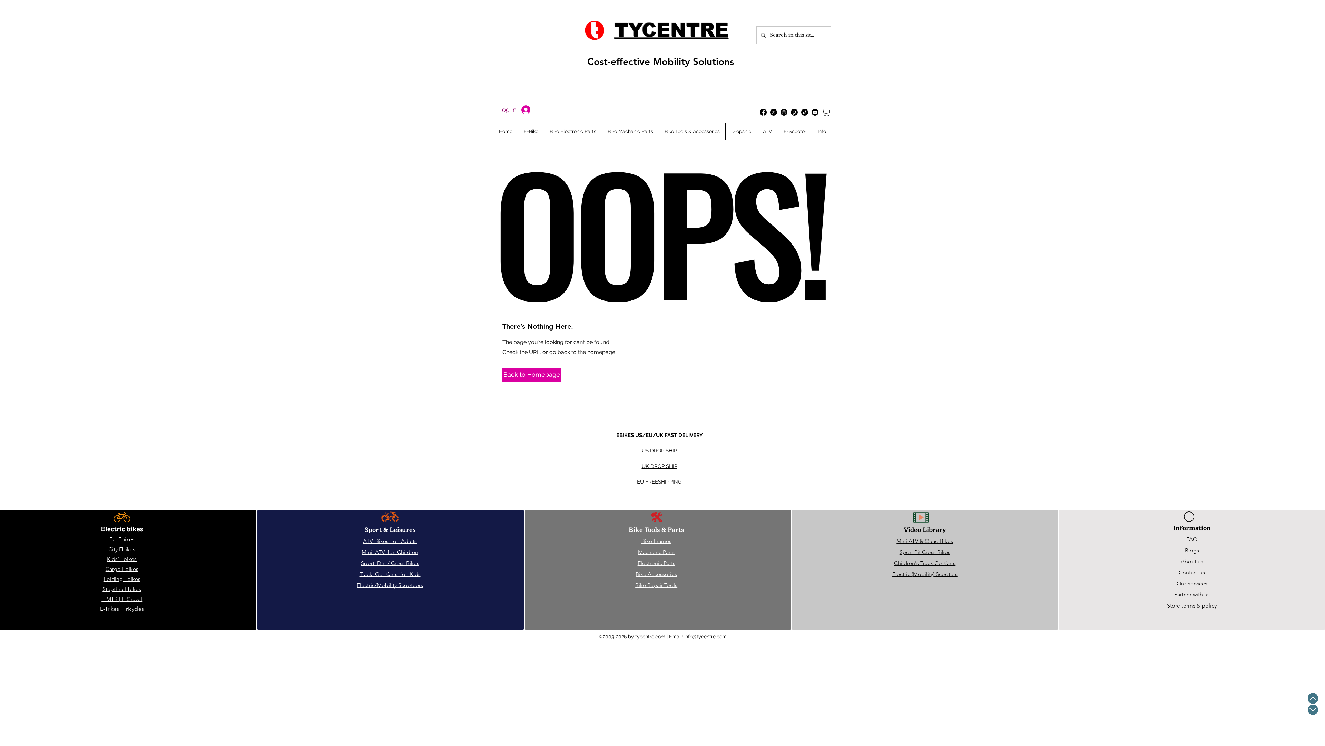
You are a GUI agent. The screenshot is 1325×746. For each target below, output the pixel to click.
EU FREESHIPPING (659, 482)
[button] (826, 112)
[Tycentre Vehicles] (763, 112)
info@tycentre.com (705, 636)
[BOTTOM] (1313, 710)
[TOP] (1313, 698)
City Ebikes (121, 549)
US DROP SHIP (659, 451)
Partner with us (1192, 594)
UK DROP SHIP (659, 466)
